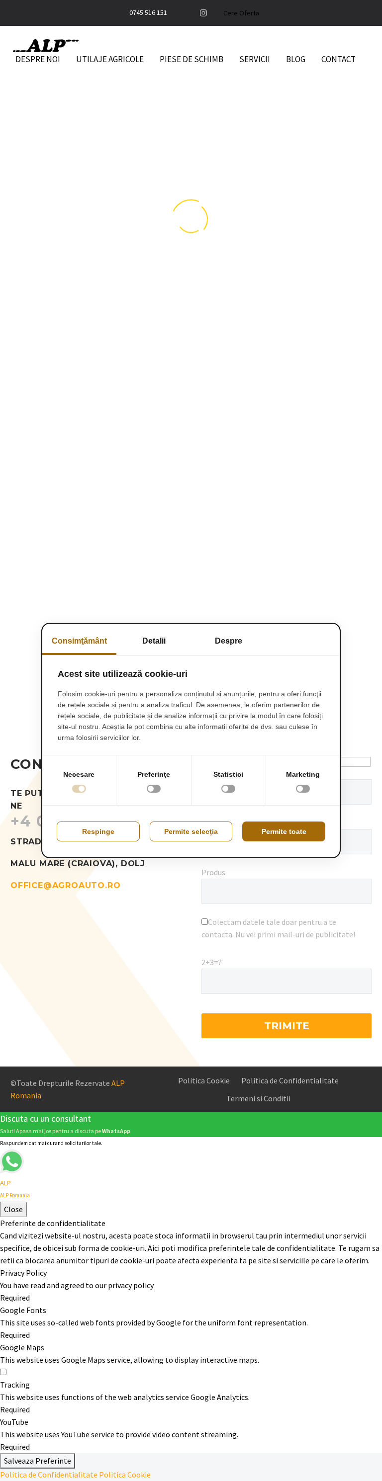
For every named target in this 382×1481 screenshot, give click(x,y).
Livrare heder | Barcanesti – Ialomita (189, 488)
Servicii (254, 59)
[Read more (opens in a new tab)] (147, 13)
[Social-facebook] (187, 13)
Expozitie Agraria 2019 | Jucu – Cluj (73, 610)
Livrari (155, 413)
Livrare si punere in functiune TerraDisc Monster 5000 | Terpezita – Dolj (301, 355)
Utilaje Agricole (110, 59)
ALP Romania (90, 317)
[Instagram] (203, 13)
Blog (295, 59)
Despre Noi (37, 59)
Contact (338, 59)
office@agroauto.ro (65, 885)
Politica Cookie (125, 1475)
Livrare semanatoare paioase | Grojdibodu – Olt (301, 503)
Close (13, 1209)
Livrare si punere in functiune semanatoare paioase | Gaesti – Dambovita (188, 355)
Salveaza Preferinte (37, 1461)
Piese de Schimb (191, 59)
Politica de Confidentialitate (48, 1475)
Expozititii (49, 468)
